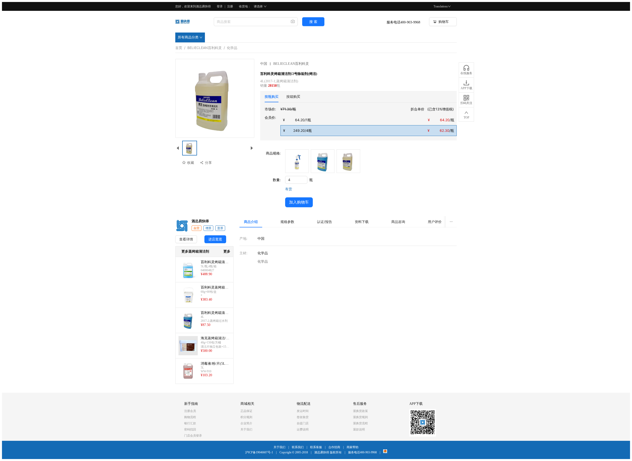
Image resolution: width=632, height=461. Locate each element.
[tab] (271, 96)
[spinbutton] (296, 180)
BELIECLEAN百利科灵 (204, 47)
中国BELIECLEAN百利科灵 (284, 64)
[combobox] (250, 21)
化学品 (232, 47)
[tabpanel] (361, 121)
